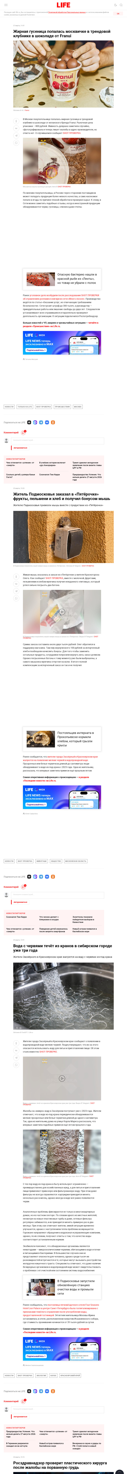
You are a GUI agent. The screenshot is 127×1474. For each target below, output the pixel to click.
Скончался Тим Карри (49, 474)
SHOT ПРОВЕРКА (64, 186)
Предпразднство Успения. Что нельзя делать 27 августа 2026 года (87, 477)
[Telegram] (41, 422)
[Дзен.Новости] (29, 422)
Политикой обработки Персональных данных (67, 12)
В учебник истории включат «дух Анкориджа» (52, 464)
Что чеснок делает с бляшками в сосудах (49, 918)
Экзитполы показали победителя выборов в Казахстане (83, 919)
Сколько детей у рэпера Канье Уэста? (20, 476)
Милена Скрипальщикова (34, 1418)
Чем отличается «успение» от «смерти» (20, 464)
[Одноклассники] (52, 422)
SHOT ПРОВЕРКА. (72, 132)
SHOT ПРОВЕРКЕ (48, 1051)
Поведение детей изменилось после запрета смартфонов (53, 930)
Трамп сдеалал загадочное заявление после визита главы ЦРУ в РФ (87, 465)
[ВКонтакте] (47, 422)
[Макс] (35, 422)
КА (30, 1105)
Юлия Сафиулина (31, 813)
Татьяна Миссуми (31, 359)
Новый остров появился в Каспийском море (85, 930)
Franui (27, 110)
